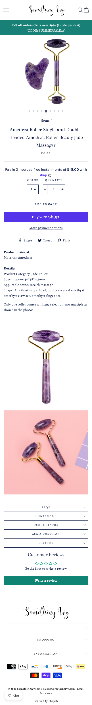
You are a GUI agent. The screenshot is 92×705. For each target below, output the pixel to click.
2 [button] (34, 111)
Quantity (54, 180)
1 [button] (30, 111)
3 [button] (38, 111)
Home (45, 120)
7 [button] (55, 111)
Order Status (46, 525)
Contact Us (46, 516)
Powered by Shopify (46, 701)
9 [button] (63, 111)
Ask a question (46, 534)
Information (46, 653)
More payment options (46, 227)
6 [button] (51, 111)
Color (32, 180)
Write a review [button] (46, 580)
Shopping (46, 639)
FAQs (46, 507)
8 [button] (59, 111)
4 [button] (42, 111)
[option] (46, 27)
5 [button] (46, 111)
